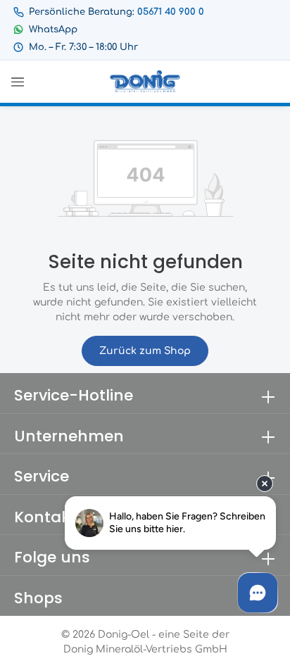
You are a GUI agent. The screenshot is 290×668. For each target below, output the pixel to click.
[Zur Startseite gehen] (145, 82)
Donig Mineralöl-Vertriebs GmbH (145, 649)
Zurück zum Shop (145, 351)
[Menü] (18, 82)
